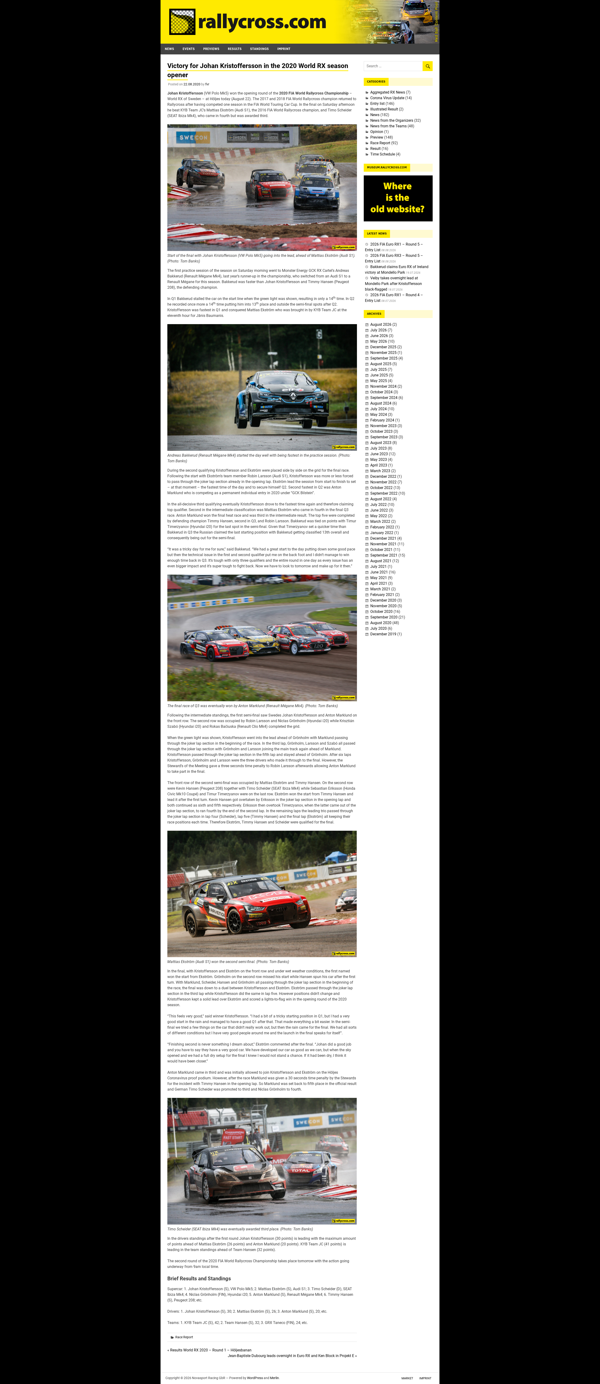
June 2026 (379, 336)
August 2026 (380, 324)
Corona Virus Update (387, 98)
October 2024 (381, 392)
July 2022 (378, 504)
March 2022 (380, 521)
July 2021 (378, 566)
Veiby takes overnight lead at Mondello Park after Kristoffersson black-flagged (393, 284)
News (169, 49)
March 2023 (380, 471)
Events (189, 49)
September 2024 (384, 397)
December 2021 (383, 538)
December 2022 (383, 476)
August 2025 (380, 364)
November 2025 (383, 352)
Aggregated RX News (387, 92)
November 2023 (383, 426)
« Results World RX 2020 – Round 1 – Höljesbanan (209, 1350)
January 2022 (381, 533)
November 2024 (383, 386)
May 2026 (378, 341)
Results (235, 49)
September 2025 (384, 358)
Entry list (377, 103)
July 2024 (378, 409)
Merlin (274, 1378)
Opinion (376, 131)
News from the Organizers (391, 120)
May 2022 (378, 516)
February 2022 (382, 527)
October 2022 (381, 487)
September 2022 (384, 493)
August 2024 (380, 403)
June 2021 (379, 572)
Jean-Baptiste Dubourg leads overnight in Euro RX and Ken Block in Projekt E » (292, 1356)
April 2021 (378, 583)
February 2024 (382, 420)
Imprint (283, 49)
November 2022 (383, 482)
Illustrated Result (384, 109)
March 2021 (380, 589)
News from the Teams (388, 126)
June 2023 (379, 454)
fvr (207, 84)
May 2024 (378, 414)
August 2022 (380, 499)
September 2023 (384, 437)
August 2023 (380, 442)
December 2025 (383, 347)
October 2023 (381, 431)
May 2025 (378, 381)
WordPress (255, 1378)
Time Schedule (382, 154)
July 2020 (378, 628)
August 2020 (380, 623)
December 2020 (383, 600)
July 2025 (378, 369)
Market (407, 1378)
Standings (259, 49)
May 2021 (378, 578)
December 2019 (383, 634)
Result (375, 148)
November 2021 (383, 544)
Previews (211, 49)
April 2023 (378, 465)
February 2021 (382, 594)
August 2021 (380, 561)
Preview (376, 137)
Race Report (184, 1337)
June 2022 (379, 510)
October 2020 (381, 611)
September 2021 (384, 555)
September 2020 (384, 617)
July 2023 (378, 448)
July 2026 (378, 330)
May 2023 (378, 459)
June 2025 (379, 375)
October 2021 (381, 549)
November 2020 (383, 606)
